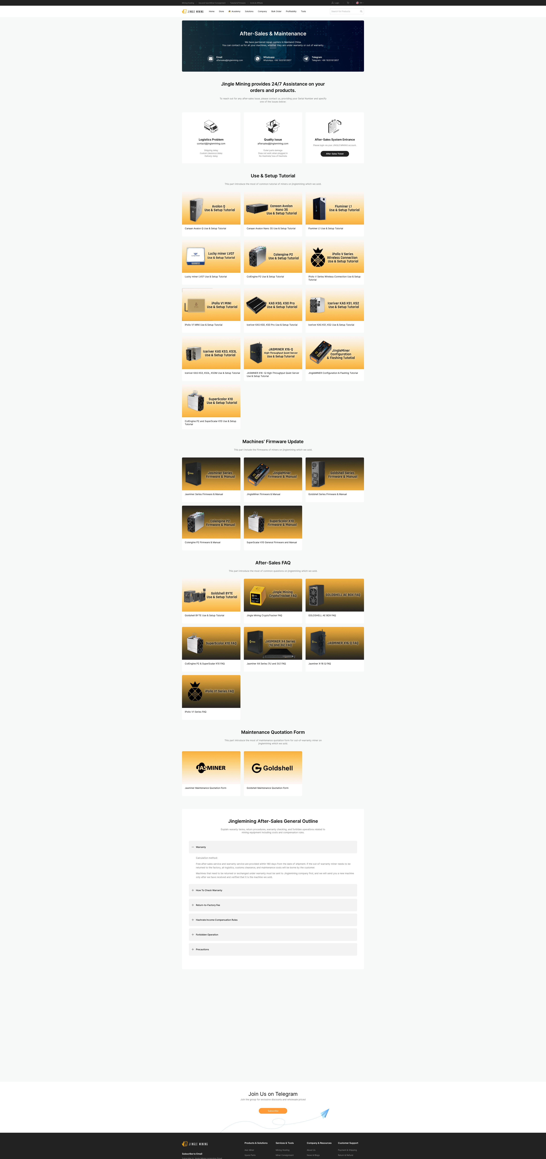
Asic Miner (249, 1150)
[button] (273, 847)
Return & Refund (345, 1155)
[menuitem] (212, 11)
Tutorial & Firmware (238, 3)
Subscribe (273, 1110)
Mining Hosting (188, 3)
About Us (311, 1150)
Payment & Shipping (347, 1150)
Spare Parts (250, 1155)
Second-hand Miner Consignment (212, 3)
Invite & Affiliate (256, 3)
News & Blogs (313, 1155)
